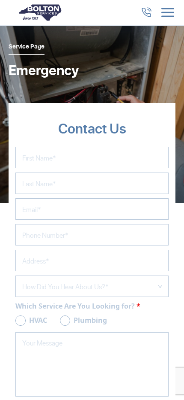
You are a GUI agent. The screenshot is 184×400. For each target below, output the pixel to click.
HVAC (38, 320)
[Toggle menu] (167, 12)
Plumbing (90, 320)
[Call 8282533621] (146, 12)
